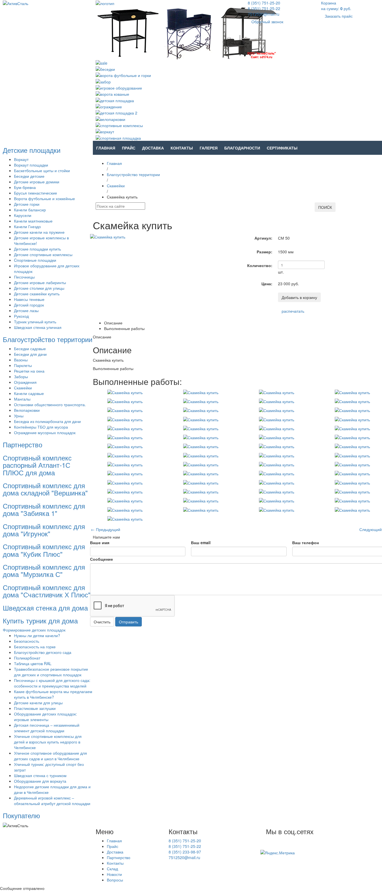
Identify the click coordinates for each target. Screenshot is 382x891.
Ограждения (25, 382)
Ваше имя (99, 542)
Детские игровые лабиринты (40, 282)
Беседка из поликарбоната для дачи (47, 421)
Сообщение (101, 559)
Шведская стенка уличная (38, 327)
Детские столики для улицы (39, 288)
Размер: (264, 251)
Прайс (128, 148)
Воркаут (21, 159)
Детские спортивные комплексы (43, 254)
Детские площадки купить (37, 249)
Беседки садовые (30, 348)
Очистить (102, 622)
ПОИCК (325, 207)
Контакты (182, 148)
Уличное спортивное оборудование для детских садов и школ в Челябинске (50, 755)
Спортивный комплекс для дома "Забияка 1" (44, 509)
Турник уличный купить (35, 321)
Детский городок (29, 305)
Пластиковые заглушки (35, 708)
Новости (114, 874)
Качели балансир (30, 209)
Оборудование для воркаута (40, 781)
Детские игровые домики (36, 181)
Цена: (266, 283)
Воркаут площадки (31, 165)
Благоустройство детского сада (42, 652)
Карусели (22, 215)
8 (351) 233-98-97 (185, 852)
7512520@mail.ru (263, 14)
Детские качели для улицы (38, 702)
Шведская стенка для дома (45, 607)
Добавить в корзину (299, 297)
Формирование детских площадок (34, 630)
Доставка (153, 148)
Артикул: (263, 238)
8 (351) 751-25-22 (264, 8)
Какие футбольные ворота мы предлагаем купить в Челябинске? (53, 694)
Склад (112, 868)
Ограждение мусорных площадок (45, 432)
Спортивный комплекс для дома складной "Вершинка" (45, 488)
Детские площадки (31, 150)
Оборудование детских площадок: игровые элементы (45, 716)
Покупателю (21, 815)
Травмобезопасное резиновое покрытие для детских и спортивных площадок (51, 671)
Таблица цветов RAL (32, 663)
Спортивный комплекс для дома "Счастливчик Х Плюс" (47, 590)
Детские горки (26, 204)
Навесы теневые (29, 299)
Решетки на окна (29, 371)
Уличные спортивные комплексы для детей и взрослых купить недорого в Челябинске (48, 741)
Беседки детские (29, 176)
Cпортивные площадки (35, 260)
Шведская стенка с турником (40, 775)
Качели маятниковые (33, 221)
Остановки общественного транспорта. (50, 404)
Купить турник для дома (40, 620)
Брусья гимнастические (35, 193)
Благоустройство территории (47, 339)
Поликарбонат (27, 658)
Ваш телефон (305, 542)
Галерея (209, 148)
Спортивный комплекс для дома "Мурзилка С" (44, 570)
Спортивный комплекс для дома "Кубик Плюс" (44, 549)
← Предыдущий (105, 529)
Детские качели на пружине (39, 232)
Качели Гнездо (27, 226)
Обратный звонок (267, 21)
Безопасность (26, 641)
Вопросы (115, 880)
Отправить (128, 622)
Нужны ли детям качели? (37, 635)
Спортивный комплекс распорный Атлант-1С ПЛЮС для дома (37, 465)
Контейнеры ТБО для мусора (41, 427)
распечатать (293, 311)
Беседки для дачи (30, 354)
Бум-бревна (25, 187)
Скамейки (23, 387)
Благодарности (242, 148)
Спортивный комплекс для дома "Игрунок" (44, 529)
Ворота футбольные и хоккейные (44, 198)
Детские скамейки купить (37, 293)
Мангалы (22, 399)
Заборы (21, 376)
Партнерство (22, 444)
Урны (18, 415)
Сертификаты (282, 148)
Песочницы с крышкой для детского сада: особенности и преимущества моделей (52, 683)
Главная (105, 148)
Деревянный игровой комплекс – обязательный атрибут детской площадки (52, 800)
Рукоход (21, 316)
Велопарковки (27, 410)
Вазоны (21, 360)
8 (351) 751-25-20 (264, 3)
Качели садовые (29, 393)
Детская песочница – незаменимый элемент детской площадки (46, 727)
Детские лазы (26, 310)
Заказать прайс (339, 16)
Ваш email (201, 542)
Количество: (259, 265)
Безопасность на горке (35, 646)
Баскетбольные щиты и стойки (42, 170)
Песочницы (24, 277)
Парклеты (23, 365)
